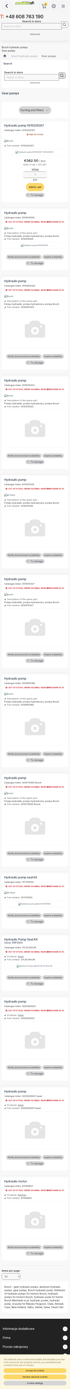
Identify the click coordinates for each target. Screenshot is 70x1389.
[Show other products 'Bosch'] (8, 141)
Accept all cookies (35, 1370)
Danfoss (22, 1195)
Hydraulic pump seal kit (20, 877)
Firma (6, 1337)
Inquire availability (53, 257)
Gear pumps (48, 56)
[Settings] (53, 6)
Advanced (35, 34)
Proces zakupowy (15, 1346)
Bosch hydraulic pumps (25, 56)
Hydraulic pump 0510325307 (24, 125)
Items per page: (11, 1270)
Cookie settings (35, 1383)
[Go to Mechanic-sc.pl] (5, 56)
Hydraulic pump (15, 213)
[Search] (64, 24)
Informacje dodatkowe (18, 1328)
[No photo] (35, 329)
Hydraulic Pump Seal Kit (21, 939)
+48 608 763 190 (21, 17)
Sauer (21, 956)
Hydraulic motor (15, 1181)
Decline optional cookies (35, 1377)
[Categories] (63, 6)
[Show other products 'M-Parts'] (9, 495)
